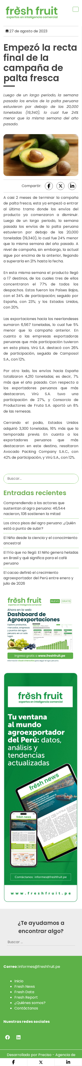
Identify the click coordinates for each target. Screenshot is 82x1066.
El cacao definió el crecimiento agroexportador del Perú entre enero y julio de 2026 (38, 578)
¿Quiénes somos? (30, 1002)
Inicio (18, 981)
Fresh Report (26, 997)
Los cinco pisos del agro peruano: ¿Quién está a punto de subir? (39, 525)
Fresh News (24, 986)
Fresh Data (24, 992)
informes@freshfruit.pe (39, 966)
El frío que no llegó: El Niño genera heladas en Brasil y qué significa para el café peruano (40, 558)
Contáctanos (26, 1008)
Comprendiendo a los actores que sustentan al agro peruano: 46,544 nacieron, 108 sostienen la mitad (34, 508)
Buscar (74, 478)
